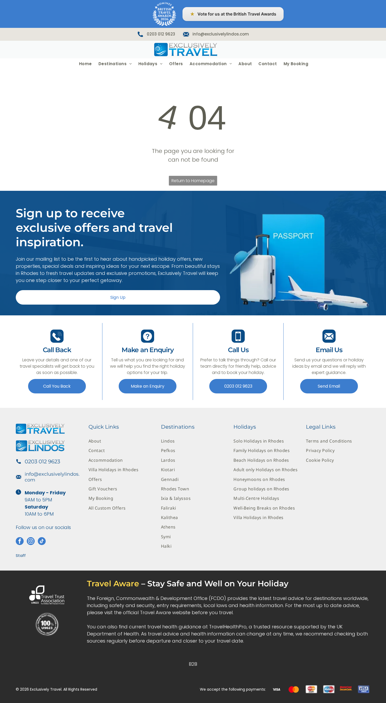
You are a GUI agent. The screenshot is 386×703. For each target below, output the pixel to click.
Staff (21, 555)
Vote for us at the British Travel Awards (233, 14)
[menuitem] (85, 63)
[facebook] (20, 541)
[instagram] (31, 541)
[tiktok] (42, 541)
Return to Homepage (193, 181)
